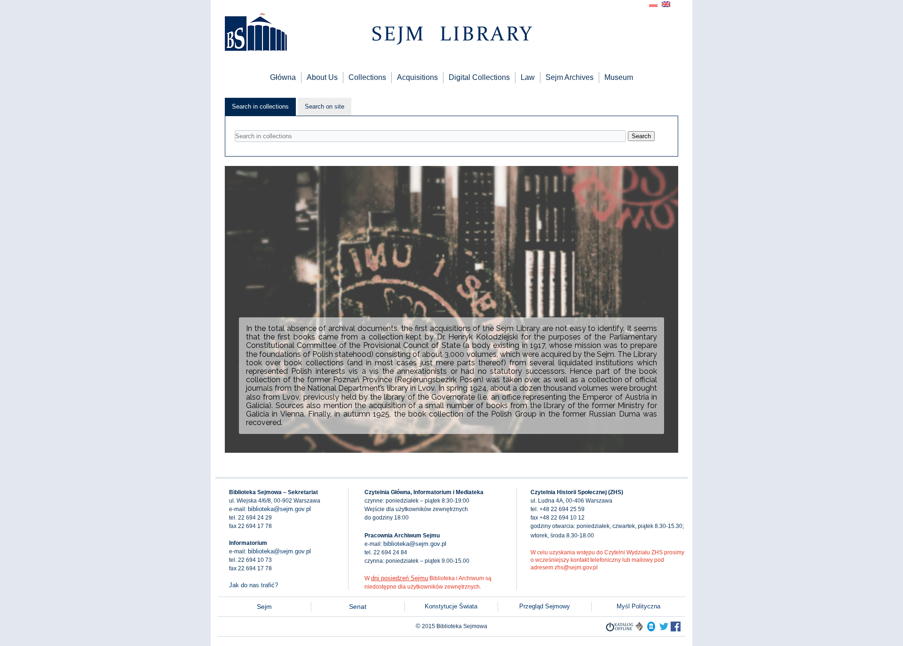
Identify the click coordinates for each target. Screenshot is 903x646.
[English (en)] (666, 3)
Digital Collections (479, 77)
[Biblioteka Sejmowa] (255, 33)
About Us (322, 77)
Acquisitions (417, 77)
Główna (283, 77)
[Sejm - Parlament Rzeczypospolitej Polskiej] (651, 629)
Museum (618, 77)
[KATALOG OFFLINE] (620, 629)
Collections (367, 77)
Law (528, 77)
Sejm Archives (570, 77)
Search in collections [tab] (260, 106)
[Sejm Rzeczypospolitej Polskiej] (676, 629)
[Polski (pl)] (653, 3)
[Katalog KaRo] (639, 629)
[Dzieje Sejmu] (664, 629)
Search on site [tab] (324, 106)
